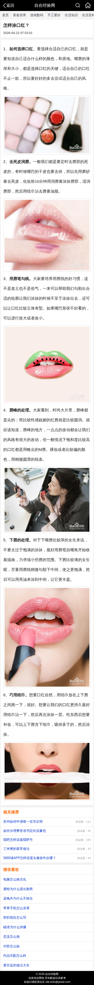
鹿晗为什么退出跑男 (18, 889)
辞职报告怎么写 (14, 917)
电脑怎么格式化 (14, 879)
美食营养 (19, 15)
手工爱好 (54, 15)
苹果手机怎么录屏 (16, 908)
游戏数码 (36, 15)
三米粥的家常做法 (16, 848)
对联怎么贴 (11, 946)
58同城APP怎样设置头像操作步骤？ (29, 858)
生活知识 (71, 15)
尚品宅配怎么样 (14, 955)
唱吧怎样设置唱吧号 (18, 840)
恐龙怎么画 (11, 936)
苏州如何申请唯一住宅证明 (23, 821)
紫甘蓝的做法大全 (16, 965)
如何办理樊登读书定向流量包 (24, 831)
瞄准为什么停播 (14, 927)
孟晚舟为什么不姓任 (18, 898)
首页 (5, 15)
